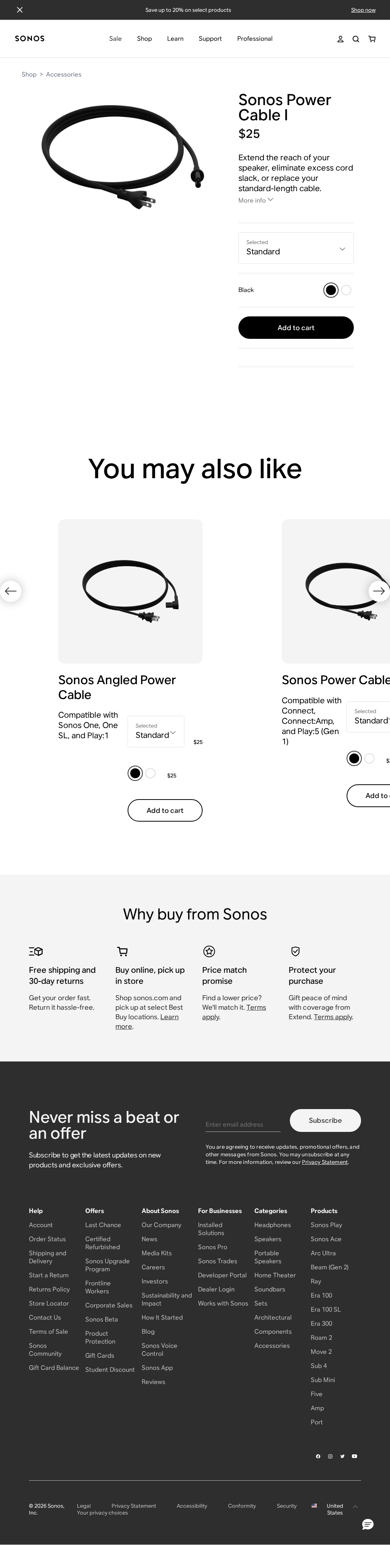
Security (287, 1505)
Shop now (363, 9)
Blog (148, 1332)
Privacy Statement (325, 1162)
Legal (84, 1505)
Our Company (161, 1225)
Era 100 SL (326, 1310)
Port (317, 1422)
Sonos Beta (101, 1319)
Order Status (47, 1239)
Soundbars (269, 1289)
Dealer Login (216, 1289)
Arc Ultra (323, 1253)
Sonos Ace (326, 1239)
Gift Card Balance (54, 1368)
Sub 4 (319, 1366)
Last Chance (103, 1225)
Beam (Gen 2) (329, 1267)
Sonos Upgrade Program (107, 1265)
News (149, 1239)
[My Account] (340, 39)
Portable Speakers (267, 1257)
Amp (317, 1408)
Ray (316, 1281)
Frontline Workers (98, 1287)
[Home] (29, 39)
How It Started (162, 1318)
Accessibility (192, 1505)
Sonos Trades (217, 1261)
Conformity (242, 1505)
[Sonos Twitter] (343, 1456)
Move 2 (321, 1352)
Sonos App (157, 1368)
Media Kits (157, 1253)
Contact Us (45, 1318)
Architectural (273, 1318)
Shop (29, 74)
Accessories (64, 74)
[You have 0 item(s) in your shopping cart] (372, 39)
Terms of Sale (48, 1332)
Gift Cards (99, 1356)
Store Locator (49, 1303)
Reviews (153, 1382)
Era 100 (321, 1295)
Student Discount (110, 1370)
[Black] (331, 290)
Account (41, 1225)
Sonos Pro (212, 1247)
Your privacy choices (102, 1512)
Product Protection (100, 1337)
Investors (155, 1281)
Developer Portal (222, 1275)
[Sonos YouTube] (355, 1456)
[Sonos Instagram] (330, 1456)
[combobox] (296, 248)
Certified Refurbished (102, 1243)
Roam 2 (321, 1338)
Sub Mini (323, 1380)
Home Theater (275, 1275)
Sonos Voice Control (159, 1350)
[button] (368, 1524)
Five (317, 1394)
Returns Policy (49, 1289)
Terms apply (333, 1016)
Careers (153, 1267)
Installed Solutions (211, 1229)
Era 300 (321, 1324)
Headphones (272, 1225)
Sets (260, 1303)
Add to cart (296, 327)
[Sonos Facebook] (318, 1456)
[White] (346, 290)
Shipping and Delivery (47, 1257)
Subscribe (325, 1120)
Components (273, 1332)
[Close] (19, 10)
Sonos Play (326, 1225)
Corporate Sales (109, 1305)
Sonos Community (45, 1350)
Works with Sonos (223, 1303)
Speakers (267, 1239)
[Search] (356, 39)
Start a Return (49, 1275)
